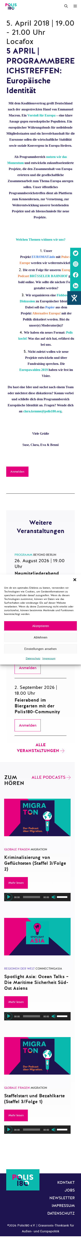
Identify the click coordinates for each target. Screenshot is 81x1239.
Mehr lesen (16, 883)
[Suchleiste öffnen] (66, 6)
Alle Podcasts (48, 777)
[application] (37, 897)
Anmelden (17, 472)
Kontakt (66, 1182)
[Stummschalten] (54, 897)
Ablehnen (40, 637)
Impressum (48, 658)
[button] (75, 580)
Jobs (70, 1190)
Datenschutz (33, 658)
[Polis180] (11, 6)
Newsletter (62, 1197)
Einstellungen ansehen (40, 649)
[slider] (63, 896)
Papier (50, 307)
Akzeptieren (40, 626)
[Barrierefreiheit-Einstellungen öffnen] (74, 298)
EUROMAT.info (43, 257)
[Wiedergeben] (8, 897)
